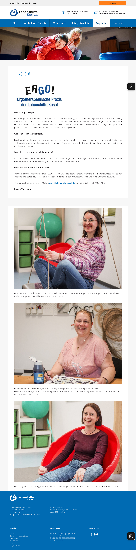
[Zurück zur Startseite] (24, 12)
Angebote (101, 23)
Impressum (14, 541)
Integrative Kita (81, 23)
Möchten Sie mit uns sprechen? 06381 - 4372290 (77, 12)
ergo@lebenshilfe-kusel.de (62, 183)
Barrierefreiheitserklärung (19, 536)
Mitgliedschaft (25, 3)
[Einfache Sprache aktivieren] (131, 536)
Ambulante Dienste (35, 23)
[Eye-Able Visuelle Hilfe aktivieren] (131, 86)
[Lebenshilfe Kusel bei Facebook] (91, 534)
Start (15, 23)
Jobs (17, 3)
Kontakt (34, 3)
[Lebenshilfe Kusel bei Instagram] (96, 534)
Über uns (118, 23)
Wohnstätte (59, 23)
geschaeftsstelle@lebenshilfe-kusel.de (27, 515)
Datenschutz (14, 538)
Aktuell (12, 3)
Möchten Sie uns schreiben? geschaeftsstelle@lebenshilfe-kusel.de (112, 12)
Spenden (113, 3)
